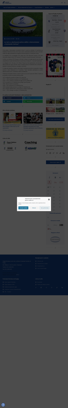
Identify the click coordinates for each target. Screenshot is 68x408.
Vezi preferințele (45, 207)
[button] (49, 199)
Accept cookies (23, 207)
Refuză (34, 207)
